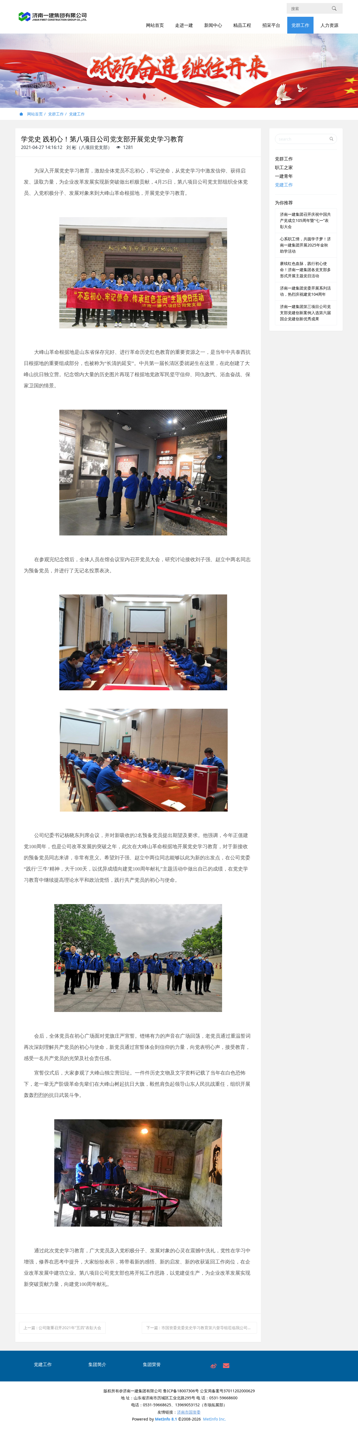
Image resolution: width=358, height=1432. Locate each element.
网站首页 (155, 25)
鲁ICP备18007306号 (181, 1390)
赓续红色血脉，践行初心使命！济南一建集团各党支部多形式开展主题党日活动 (305, 269)
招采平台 (271, 25)
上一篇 (62, 1327)
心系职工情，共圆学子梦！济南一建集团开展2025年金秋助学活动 (305, 245)
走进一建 (184, 25)
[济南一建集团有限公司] (52, 19)
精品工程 (242, 25)
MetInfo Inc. (214, 1419)
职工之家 (284, 167)
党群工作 (300, 25)
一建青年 (284, 176)
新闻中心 (213, 25)
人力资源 (329, 25)
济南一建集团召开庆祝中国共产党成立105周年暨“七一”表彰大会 (305, 220)
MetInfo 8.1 (166, 1419)
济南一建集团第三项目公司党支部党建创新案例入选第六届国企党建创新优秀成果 (305, 312)
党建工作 (77, 114)
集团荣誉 (152, 1364)
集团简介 (97, 1364)
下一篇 (201, 1327)
